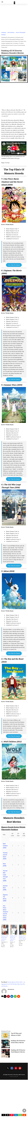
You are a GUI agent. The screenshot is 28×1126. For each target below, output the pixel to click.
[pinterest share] (8, 996)
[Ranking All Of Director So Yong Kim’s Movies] (13, 934)
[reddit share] (18, 996)
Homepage (3, 32)
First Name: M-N (22, 41)
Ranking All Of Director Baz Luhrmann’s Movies (4, 938)
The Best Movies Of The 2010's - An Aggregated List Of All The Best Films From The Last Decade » (13, 984)
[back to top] (24, 1110)
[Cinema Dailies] (14, 2)
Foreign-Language (5, 43)
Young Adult (4, 47)
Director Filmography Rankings (12, 39)
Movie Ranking (11, 32)
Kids (11, 43)
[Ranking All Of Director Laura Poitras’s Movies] (22, 934)
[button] (3, 1115)
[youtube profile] (19, 1068)
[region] (14, 96)
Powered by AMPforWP (14, 1076)
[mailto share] (5, 996)
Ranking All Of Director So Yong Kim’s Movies (13, 938)
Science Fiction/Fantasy (19, 45)
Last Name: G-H (16, 43)
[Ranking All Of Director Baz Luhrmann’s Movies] (5, 934)
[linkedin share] (11, 996)
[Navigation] (2, 2)
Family (2, 41)
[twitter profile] (7, 1068)
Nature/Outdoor (9, 45)
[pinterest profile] (15, 1068)
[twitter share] (2, 996)
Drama (21, 39)
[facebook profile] (11, 1068)
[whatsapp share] (15, 996)
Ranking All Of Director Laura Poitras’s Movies (22, 937)
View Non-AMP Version (19, 1074)
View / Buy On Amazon (14, 265)
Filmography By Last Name (11, 41)
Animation (18, 37)
